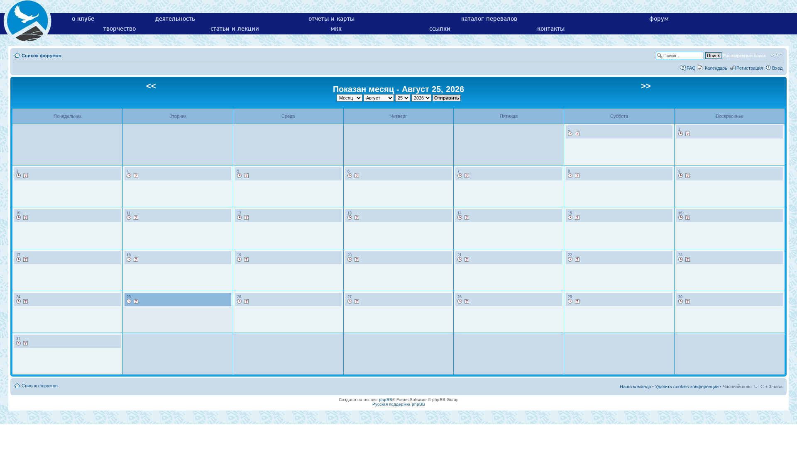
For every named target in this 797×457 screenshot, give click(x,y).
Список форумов (41, 55)
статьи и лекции (234, 28)
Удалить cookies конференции (687, 386)
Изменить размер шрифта (776, 55)
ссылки (439, 28)
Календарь (716, 68)
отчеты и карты (331, 19)
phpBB (385, 399)
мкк (336, 28)
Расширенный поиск (744, 55)
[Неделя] (577, 133)
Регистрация (749, 68)
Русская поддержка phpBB (398, 404)
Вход (777, 68)
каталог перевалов (489, 19)
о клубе (83, 19)
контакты (551, 28)
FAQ (691, 68)
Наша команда (635, 386)
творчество (119, 28)
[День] (570, 133)
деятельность (175, 19)
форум (659, 19)
